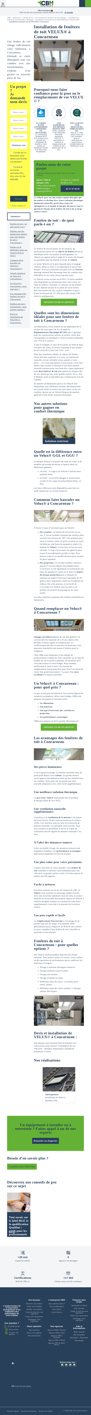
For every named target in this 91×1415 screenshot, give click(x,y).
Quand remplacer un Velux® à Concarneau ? (17, 276)
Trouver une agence (13, 1333)
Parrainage (79, 1340)
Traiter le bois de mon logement (34, 1313)
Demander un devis (79, 1305)
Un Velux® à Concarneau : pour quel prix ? (18, 286)
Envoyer (19, 199)
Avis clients (56, 1309)
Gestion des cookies (46, 1411)
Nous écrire (13, 1329)
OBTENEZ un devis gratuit (59, 302)
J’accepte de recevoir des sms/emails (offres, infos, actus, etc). (17, 173)
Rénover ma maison (34, 1303)
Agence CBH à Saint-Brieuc (56, 1343)
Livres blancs (56, 1312)
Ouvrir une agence (34, 1333)
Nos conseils (79, 1308)
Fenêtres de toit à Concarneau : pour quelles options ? (18, 307)
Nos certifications (57, 1306)
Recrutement (34, 1330)
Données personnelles (29, 1411)
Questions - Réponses (79, 1337)
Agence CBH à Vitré (57, 1333)
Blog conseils (79, 1332)
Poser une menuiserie (34, 1316)
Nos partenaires (34, 1335)
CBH (9, 18)
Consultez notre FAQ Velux (22, 1166)
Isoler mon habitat (34, 1306)
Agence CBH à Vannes (57, 1330)
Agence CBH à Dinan (56, 1340)
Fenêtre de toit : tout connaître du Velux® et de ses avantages (44, 18)
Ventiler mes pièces (34, 1309)
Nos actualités (79, 1335)
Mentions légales (13, 1411)
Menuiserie (17, 18)
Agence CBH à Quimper (57, 1336)
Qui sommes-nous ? (57, 1303)
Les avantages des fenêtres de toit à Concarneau (18, 297)
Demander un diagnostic (45, 1141)
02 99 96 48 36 (13, 1326)
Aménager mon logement (34, 1320)
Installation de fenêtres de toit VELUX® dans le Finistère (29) (57, 20)
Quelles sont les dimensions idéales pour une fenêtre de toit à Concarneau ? (18, 237)
